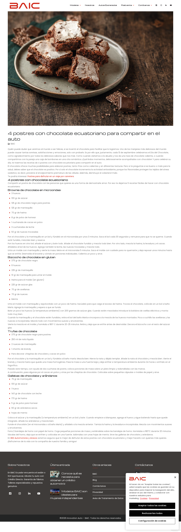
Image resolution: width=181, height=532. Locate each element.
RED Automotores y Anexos (24, 438)
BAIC (13, 143)
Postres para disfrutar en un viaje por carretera (51, 176)
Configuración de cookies (152, 521)
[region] (152, 501)
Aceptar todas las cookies (152, 505)
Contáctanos (99, 486)
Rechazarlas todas (152, 513)
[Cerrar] (175, 477)
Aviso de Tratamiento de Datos (108, 498)
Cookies (143, 498)
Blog (95, 480)
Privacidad (98, 492)
